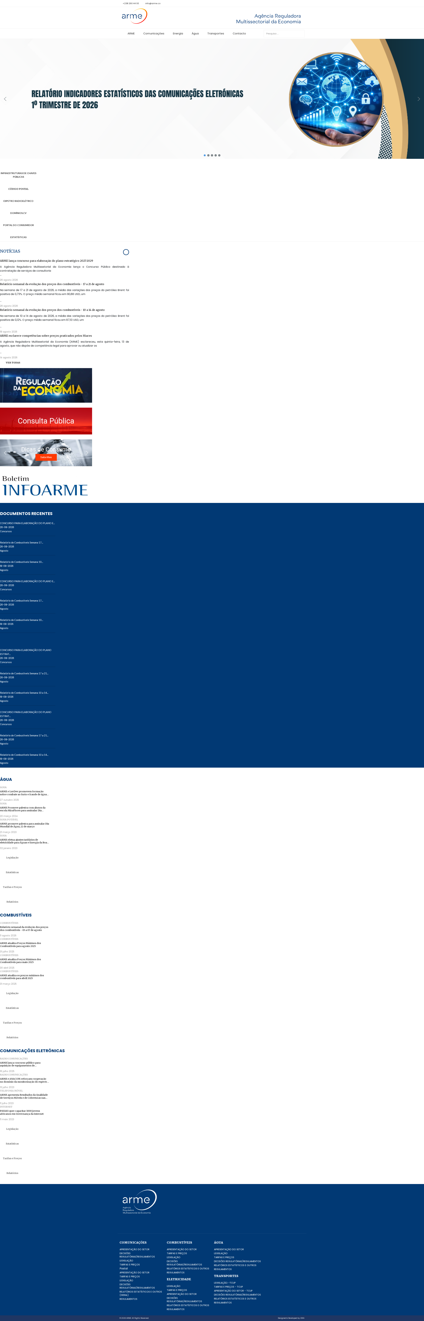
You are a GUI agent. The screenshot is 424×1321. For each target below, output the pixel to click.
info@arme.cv (152, 3)
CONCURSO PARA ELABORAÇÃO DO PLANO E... (27, 523)
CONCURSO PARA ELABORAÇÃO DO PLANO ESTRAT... (25, 652)
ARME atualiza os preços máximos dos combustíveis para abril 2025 (22, 977)
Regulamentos (128, 1299)
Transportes (215, 33)
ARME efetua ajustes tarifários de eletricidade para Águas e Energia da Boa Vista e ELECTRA (23, 841)
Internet (6, 1106)
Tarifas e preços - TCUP (228, 1286)
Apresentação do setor (134, 1249)
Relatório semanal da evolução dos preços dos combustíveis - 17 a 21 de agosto (52, 284)
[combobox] (284, 33)
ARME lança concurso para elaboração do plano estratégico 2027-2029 (46, 260)
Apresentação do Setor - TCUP (233, 1290)
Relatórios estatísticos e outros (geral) (141, 1293)
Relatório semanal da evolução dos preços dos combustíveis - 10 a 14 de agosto (52, 310)
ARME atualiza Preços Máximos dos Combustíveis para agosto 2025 (20, 945)
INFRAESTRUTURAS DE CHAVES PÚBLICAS (18, 175)
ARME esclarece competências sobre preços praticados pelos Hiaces (46, 335)
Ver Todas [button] (13, 362)
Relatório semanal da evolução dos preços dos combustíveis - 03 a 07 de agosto (24, 929)
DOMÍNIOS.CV (18, 213)
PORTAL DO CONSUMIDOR (18, 225)
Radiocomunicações (14, 1058)
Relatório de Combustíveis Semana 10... (21, 561)
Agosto (4, 550)
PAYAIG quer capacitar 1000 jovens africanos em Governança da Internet (22, 1112)
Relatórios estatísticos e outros (188, 1268)
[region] (212, 99)
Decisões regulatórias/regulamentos (137, 1255)
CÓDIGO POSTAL (18, 188)
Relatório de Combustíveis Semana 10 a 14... (24, 692)
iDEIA (302, 1318)
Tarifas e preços (130, 1264)
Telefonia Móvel (11, 1090)
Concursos (6, 531)
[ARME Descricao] (243, 18)
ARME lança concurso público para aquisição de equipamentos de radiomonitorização (20, 1064)
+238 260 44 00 (131, 3)
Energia (178, 33)
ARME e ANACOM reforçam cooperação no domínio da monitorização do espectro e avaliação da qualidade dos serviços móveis (24, 1080)
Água (195, 33)
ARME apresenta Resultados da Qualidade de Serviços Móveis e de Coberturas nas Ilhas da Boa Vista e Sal (24, 1096)
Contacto (239, 33)
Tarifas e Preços (12, 887)
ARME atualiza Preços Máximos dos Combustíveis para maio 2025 (20, 961)
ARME (131, 33)
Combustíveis (9, 922)
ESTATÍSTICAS (18, 237)
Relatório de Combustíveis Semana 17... (21, 542)
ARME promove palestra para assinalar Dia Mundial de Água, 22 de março (24, 825)
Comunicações (153, 33)
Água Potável (9, 819)
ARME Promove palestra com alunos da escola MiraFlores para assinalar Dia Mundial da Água (22, 809)
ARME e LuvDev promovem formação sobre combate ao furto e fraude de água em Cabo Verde (23, 793)
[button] (212, 99)
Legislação (12, 857)
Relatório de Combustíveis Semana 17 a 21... (24, 673)
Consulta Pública (46, 420)
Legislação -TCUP (225, 1282)
